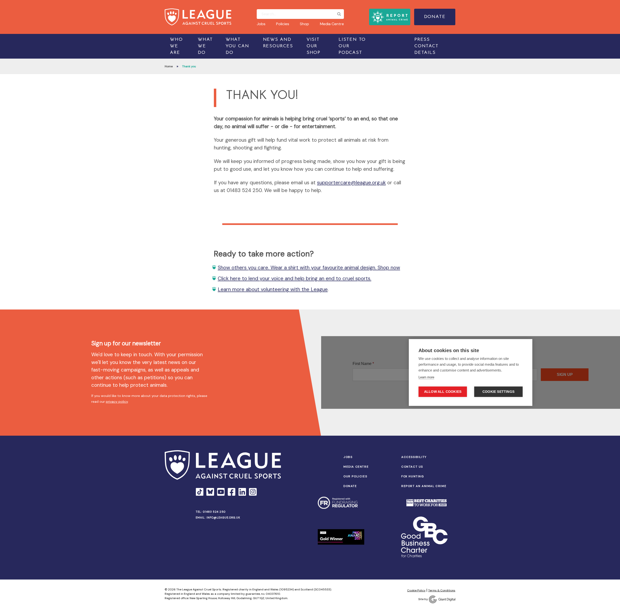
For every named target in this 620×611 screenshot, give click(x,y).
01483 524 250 (214, 511)
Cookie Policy (416, 590)
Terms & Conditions (441, 590)
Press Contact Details (426, 46)
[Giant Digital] (442, 599)
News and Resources (278, 43)
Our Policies (355, 476)
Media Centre (332, 23)
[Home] (198, 16)
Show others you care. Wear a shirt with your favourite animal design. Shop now (309, 267)
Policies (282, 23)
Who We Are (176, 46)
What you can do (237, 46)
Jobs (261, 23)
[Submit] (339, 14)
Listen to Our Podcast (352, 46)
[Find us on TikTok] (199, 492)
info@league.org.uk (223, 517)
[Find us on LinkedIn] (242, 492)
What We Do (205, 46)
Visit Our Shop (313, 46)
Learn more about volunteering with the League (273, 289)
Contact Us (412, 467)
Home (169, 66)
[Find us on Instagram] (253, 492)
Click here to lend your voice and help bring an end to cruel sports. (294, 278)
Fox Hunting (412, 476)
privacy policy (117, 401)
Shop (304, 23)
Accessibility (414, 457)
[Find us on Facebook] (231, 492)
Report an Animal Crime (423, 486)
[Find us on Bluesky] (210, 492)
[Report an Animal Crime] (389, 17)
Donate (435, 17)
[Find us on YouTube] (221, 492)
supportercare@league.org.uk (351, 182)
